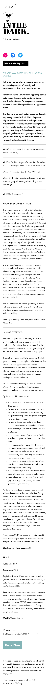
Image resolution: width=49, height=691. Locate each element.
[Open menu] (4, 48)
